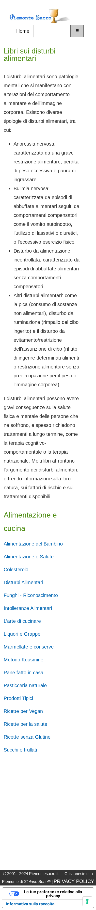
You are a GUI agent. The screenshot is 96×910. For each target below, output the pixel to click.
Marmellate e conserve (29, 647)
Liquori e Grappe (22, 634)
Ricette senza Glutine (27, 737)
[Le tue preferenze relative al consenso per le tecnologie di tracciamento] (87, 901)
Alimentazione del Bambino (33, 543)
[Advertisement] (48, 812)
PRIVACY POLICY (74, 881)
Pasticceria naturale (25, 685)
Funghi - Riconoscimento (31, 595)
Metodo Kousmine (23, 659)
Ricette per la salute (25, 724)
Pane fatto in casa (23, 672)
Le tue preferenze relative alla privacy (53, 893)
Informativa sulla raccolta (30, 903)
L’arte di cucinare (22, 621)
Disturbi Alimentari (23, 582)
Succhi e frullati (20, 750)
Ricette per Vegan (23, 711)
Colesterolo (16, 569)
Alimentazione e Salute (29, 556)
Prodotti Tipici (18, 698)
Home (22, 31)
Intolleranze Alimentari (28, 608)
